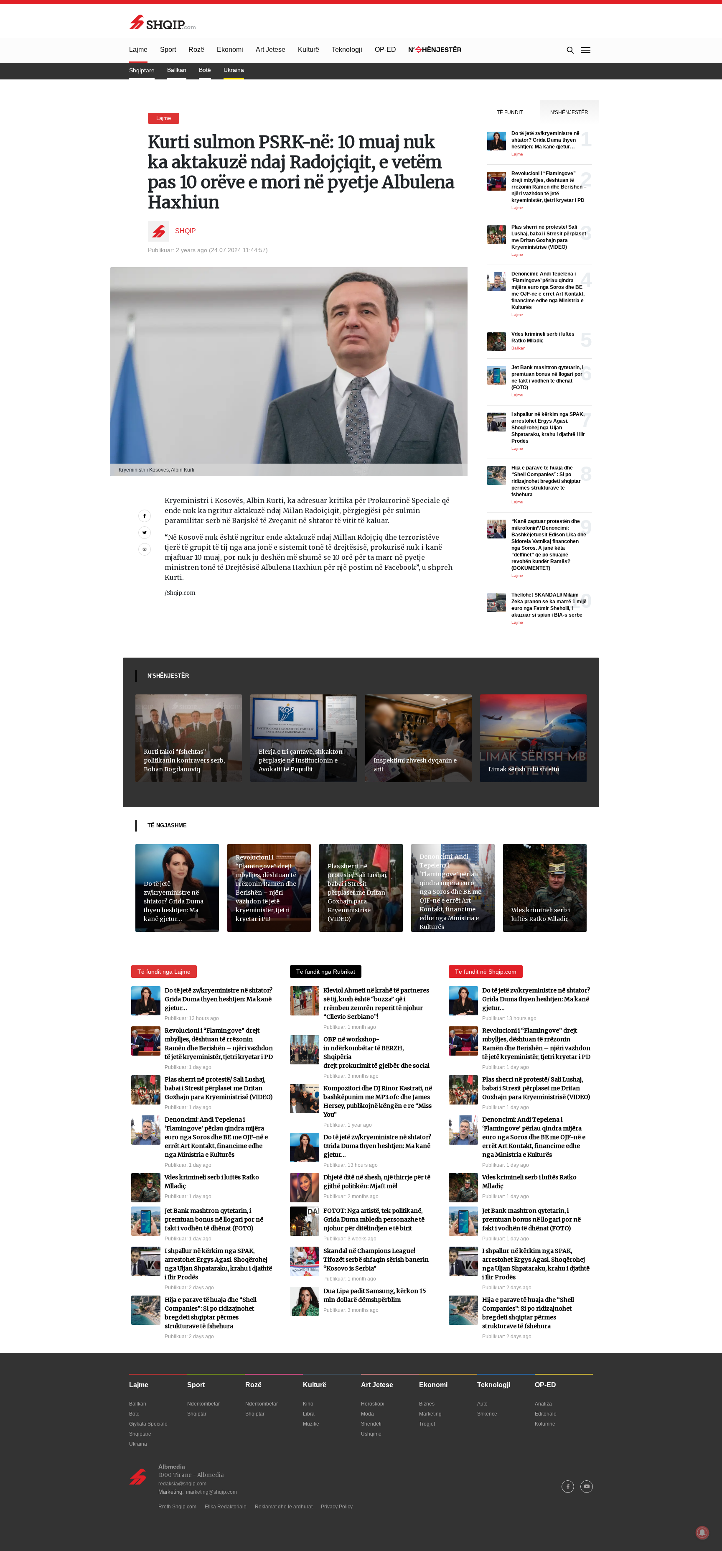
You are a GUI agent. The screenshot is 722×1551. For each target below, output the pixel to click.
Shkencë (487, 1414)
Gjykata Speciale (148, 1424)
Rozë (196, 49)
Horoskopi (372, 1404)
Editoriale (546, 1414)
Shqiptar (196, 1414)
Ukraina (234, 69)
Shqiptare (142, 70)
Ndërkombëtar (203, 1404)
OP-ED (385, 49)
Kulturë (308, 49)
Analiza (543, 1404)
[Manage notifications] (702, 1532)
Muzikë (311, 1424)
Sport (168, 49)
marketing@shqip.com (211, 1492)
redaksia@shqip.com (182, 1484)
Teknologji (347, 49)
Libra (309, 1414)
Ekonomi (230, 49)
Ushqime (371, 1434)
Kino (308, 1404)
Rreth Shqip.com (177, 1507)
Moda (367, 1414)
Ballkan (176, 69)
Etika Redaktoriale (226, 1507)
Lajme (138, 49)
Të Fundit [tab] (510, 112)
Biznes (427, 1404)
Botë (205, 69)
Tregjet (427, 1424)
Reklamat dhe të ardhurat (284, 1507)
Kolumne (545, 1424)
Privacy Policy (337, 1507)
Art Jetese (270, 49)
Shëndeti (371, 1424)
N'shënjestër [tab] (569, 112)
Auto (482, 1404)
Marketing (430, 1414)
